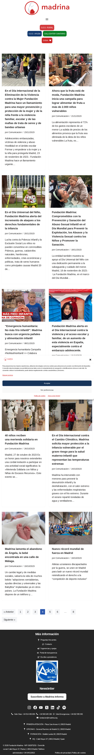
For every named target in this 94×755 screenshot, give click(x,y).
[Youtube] (40, 707)
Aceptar (47, 383)
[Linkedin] (52, 707)
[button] (90, 359)
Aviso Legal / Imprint (54, 396)
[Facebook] (35, 707)
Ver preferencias (47, 390)
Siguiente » (9, 619)
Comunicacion (15, 132)
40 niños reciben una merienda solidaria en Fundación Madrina (21, 439)
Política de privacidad (63, 753)
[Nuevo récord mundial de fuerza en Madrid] (70, 528)
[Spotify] (64, 707)
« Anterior (9, 611)
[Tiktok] (58, 707)
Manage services (7, 375)
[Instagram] (29, 707)
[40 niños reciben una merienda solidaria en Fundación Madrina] (23, 414)
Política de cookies (39, 396)
